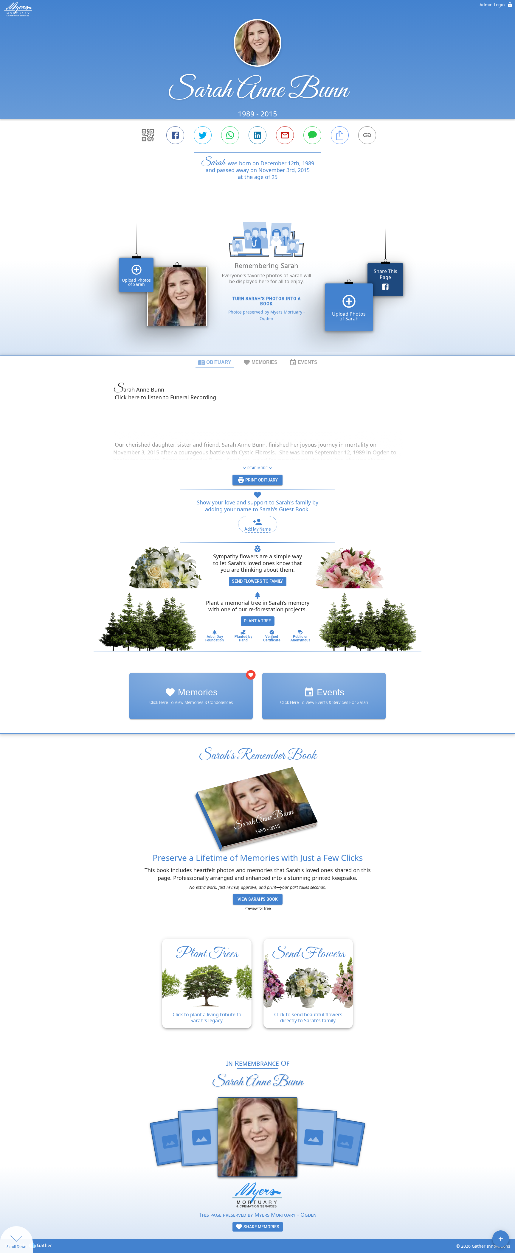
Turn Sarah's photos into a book (266, 301)
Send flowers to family (257, 581)
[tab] (215, 362)
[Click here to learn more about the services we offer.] (257, 1196)
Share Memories (261, 1226)
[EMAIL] (285, 135)
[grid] (257, 280)
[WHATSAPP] (230, 135)
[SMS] (312, 135)
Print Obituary (261, 480)
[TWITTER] (203, 135)
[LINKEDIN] (257, 135)
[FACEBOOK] (175, 135)
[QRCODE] (148, 135)
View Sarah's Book (258, 899)
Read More (257, 468)
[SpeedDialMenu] (500, 1238)
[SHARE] (340, 135)
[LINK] (367, 135)
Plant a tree (257, 620)
